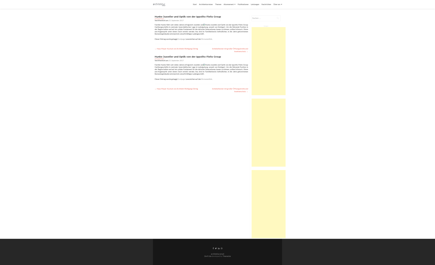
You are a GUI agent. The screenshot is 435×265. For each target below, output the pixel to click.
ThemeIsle (227, 256)
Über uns (276, 4)
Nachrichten (266, 4)
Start (195, 4)
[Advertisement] (269, 61)
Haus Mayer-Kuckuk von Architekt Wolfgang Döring (176, 49)
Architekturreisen (206, 4)
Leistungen (255, 4)
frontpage (181, 39)
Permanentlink (206, 39)
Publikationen (243, 4)
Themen (218, 4)
